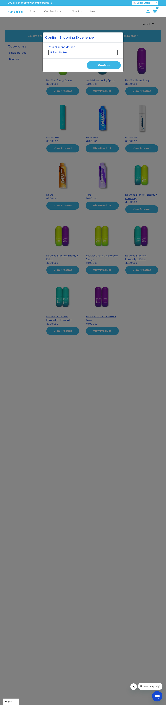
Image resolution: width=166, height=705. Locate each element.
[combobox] (11, 702)
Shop (33, 11)
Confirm (104, 65)
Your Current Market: (61, 47)
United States (143, 3)
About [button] (75, 11)
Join (92, 11)
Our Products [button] (53, 11)
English (8, 701)
